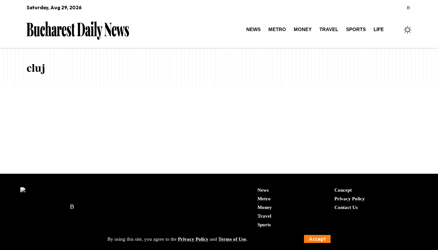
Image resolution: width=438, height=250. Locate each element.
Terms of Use (232, 239)
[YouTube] (372, 8)
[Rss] (408, 8)
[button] (317, 239)
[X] (363, 8)
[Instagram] (390, 8)
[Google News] (381, 8)
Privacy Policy (193, 239)
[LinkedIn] (399, 8)
